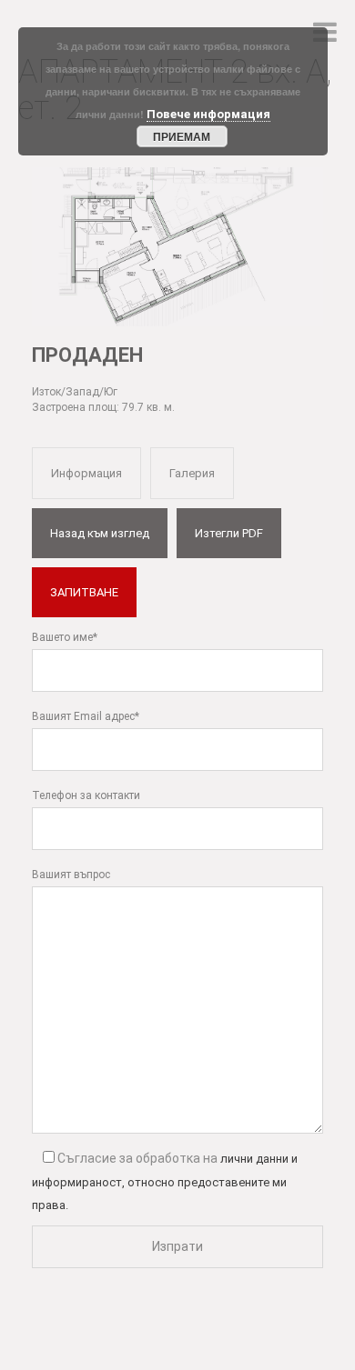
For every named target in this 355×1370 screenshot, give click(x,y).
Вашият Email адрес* (85, 716)
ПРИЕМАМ (181, 136)
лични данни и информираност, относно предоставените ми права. (165, 1182)
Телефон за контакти (86, 795)
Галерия (192, 473)
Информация (86, 473)
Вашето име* (64, 637)
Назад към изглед (99, 533)
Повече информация (208, 114)
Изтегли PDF (229, 533)
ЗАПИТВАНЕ (84, 592)
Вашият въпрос (71, 874)
